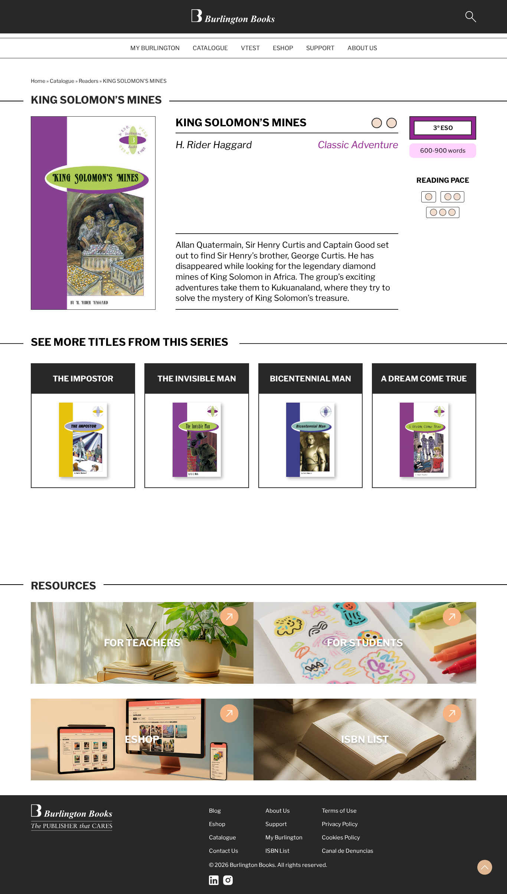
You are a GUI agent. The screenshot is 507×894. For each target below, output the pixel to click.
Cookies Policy (341, 837)
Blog (215, 810)
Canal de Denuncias (347, 851)
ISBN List (277, 851)
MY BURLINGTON (155, 48)
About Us (277, 810)
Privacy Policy (340, 824)
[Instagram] (228, 880)
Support (276, 824)
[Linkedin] (214, 880)
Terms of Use (339, 810)
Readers (88, 81)
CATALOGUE (210, 48)
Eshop (217, 824)
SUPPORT (320, 48)
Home (38, 81)
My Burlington (283, 837)
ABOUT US (362, 48)
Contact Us (223, 851)
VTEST (250, 48)
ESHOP (283, 48)
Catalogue (62, 81)
